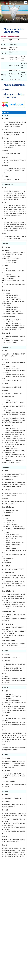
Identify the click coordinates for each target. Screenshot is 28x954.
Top (26, 950)
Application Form (5, 89)
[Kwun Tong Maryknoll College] (11, 4)
